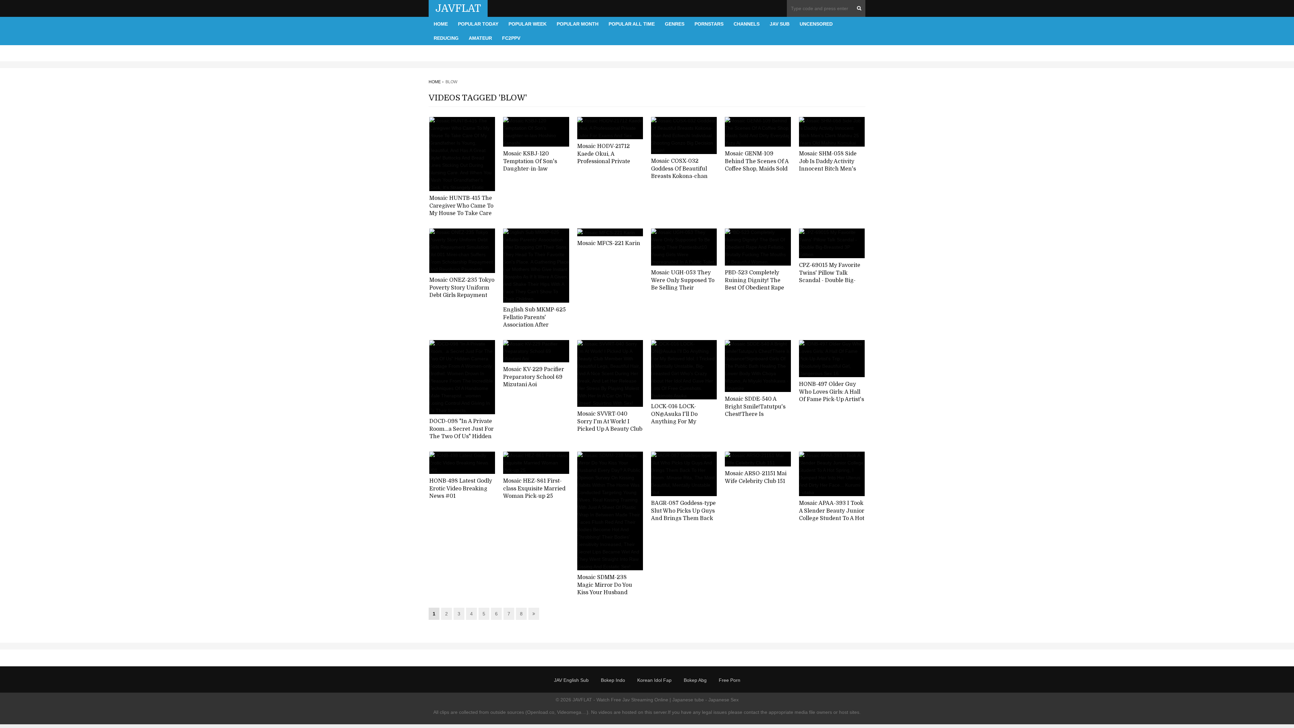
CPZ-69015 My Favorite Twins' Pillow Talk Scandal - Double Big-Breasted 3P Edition (829, 276)
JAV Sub (780, 24)
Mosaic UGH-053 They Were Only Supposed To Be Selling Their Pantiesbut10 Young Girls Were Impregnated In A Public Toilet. (683, 292)
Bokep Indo (613, 680)
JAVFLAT (458, 8)
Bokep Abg (695, 680)
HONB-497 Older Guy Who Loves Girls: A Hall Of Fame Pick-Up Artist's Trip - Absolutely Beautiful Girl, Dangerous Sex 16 (831, 403)
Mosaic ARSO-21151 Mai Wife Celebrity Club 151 (756, 477)
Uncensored (816, 24)
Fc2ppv (511, 38)
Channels (747, 24)
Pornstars (709, 24)
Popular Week (528, 24)
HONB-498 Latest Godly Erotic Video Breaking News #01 (460, 488)
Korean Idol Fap (654, 680)
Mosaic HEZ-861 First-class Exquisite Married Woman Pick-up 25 (534, 488)
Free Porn (729, 680)
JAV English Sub (571, 680)
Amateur (480, 38)
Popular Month (577, 24)
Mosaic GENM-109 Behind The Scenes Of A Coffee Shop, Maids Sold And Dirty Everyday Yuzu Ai (757, 169)
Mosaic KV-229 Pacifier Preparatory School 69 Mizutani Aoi (533, 377)
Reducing (446, 38)
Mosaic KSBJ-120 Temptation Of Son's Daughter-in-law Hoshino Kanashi (530, 165)
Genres (674, 24)
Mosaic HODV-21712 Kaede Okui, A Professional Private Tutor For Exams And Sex (605, 161)
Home (441, 24)
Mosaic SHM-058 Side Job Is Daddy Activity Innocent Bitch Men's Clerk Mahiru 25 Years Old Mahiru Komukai (828, 169)
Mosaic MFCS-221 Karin (608, 243)
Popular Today (478, 24)
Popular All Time (632, 24)
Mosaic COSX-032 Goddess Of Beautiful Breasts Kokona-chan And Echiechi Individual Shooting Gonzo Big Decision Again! (683, 180)
